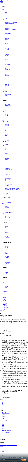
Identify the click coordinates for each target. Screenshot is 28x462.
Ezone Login (4, 304)
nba (5, 233)
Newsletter (6, 273)
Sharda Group (6, 153)
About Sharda (3, 419)
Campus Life (3, 120)
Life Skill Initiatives (7, 190)
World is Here (6, 286)
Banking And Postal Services (8, 136)
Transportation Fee (7, 75)
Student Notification (7, 256)
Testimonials (6, 59)
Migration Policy (7, 226)
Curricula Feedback (7, 54)
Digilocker (4, 296)
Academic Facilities (7, 124)
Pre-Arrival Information (7, 257)
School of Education (7, 39)
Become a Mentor (7, 218)
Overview (6, 68)
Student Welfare (6, 134)
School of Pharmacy (7, 38)
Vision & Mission (7, 158)
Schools (5, 130)
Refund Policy (6, 86)
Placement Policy (7, 116)
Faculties (3, 425)
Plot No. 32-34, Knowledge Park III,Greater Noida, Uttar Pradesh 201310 (8, 445)
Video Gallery (6, 144)
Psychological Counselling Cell (8, 184)
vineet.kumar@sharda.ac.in (3, 316)
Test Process (6, 95)
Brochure (3, 436)
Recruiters (3, 418)
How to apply (6, 247)
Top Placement (6, 114)
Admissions (3, 65)
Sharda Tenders (6, 170)
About (2, 150)
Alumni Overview (7, 216)
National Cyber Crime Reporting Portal (6, 430)
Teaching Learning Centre (8, 202)
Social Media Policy (4, 431)
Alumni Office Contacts (7, 217)
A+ (2, 3)
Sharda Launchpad (7, 194)
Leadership (6, 160)
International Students (5, 291)
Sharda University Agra (4, 421)
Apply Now (6, 287)
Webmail (4, 299)
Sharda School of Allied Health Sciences (9, 34)
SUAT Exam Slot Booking (8, 94)
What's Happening (7, 60)
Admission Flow (6, 253)
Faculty (1, 310)
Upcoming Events (7, 207)
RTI (5, 180)
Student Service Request (7, 64)
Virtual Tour (1, 447)
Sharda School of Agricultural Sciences (9, 40)
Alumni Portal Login (5, 297)
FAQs (5, 90)
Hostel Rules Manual (7, 263)
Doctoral (6, 14)
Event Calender (5, 305)
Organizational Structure (7, 179)
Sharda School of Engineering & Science (9, 23)
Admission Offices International (5, 413)
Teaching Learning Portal (6, 307)
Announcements (6, 208)
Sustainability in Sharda (7, 174)
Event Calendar (6, 149)
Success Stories (6, 198)
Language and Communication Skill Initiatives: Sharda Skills (12, 188)
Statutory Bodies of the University (9, 169)
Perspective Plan (6, 159)
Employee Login (5, 303)
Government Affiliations (7, 168)
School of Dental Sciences (8, 33)
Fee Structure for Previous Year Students (9, 80)
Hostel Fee (6, 74)
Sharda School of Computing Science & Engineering (11, 22)
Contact (4, 309)
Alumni (3, 427)
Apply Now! (1, 2)
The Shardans (6, 232)
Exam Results (6, 43)
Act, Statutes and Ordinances (8, 178)
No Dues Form (5, 300)
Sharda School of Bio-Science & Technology (10, 24)
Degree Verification (7, 49)
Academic (3, 9)
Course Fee (3, 402)
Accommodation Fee (7, 246)
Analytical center (7, 185)
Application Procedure (7, 104)
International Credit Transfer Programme (6, 432)
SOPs (5, 227)
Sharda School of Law (7, 28)
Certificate (6, 18)
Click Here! (1, 1)
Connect (3, 203)
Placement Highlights (7, 115)
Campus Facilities (7, 125)
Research (3, 288)
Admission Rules (7, 248)
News (2, 408)
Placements (3, 417)
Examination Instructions (7, 262)
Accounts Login (5, 306)
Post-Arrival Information (7, 258)
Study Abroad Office (7, 274)
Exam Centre (6, 96)
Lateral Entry (3, 404)
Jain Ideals (6, 154)
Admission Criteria (7, 70)
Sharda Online (6, 30)
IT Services (6, 135)
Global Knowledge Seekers (8, 106)
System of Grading (7, 48)
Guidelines (6, 228)
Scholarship (6, 76)
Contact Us (6, 148)
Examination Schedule (7, 44)
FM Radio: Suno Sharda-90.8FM (8, 212)
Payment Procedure (7, 85)
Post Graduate (6, 13)
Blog (2, 428)
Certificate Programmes (7, 278)
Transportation (6, 126)
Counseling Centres (7, 84)
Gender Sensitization (7, 140)
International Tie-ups (7, 272)
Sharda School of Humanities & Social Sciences (10, 29)
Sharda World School (4, 420)
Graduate (6, 12)
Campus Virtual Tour (7, 69)
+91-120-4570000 (2, 446)
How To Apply (3, 401)
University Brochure (7, 55)
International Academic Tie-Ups (8, 105)
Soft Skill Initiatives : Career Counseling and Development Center (12, 189)
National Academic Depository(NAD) (9, 50)
